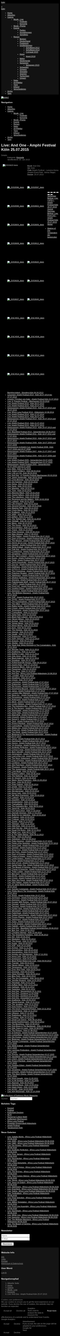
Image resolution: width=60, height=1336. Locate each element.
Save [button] (25, 1330)
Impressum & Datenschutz (12, 1263)
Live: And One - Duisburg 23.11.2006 (22, 996)
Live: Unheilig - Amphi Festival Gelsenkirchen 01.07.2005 (31, 1072)
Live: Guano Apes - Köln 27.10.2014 (22, 665)
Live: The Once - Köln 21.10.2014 (21, 671)
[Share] (51, 192)
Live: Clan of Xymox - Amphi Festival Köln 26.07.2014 (29, 761)
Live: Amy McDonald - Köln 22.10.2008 (23, 1091)
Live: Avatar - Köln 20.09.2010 (19, 943)
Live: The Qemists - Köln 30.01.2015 (22, 630)
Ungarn (23, 78)
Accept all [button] (8, 1311)
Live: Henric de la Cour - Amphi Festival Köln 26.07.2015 (31, 543)
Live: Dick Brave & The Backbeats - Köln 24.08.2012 (29, 1026)
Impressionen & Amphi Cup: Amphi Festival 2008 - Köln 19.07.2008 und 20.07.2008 (30, 448)
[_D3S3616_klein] (15, 262)
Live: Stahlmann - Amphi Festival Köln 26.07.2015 (28, 575)
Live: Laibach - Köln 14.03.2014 (20, 798)
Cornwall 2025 (32, 52)
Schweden (24, 67)
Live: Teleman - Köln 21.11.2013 (20, 824)
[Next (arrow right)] (51, 194)
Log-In (4, 1273)
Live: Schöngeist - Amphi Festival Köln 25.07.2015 (28, 610)
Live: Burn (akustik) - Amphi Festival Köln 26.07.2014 (29, 752)
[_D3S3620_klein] (35, 262)
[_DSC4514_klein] (15, 374)
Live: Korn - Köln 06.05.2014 (19, 782)
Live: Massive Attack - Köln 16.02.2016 (23, 493)
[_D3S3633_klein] (35, 281)
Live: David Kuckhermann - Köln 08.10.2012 (25, 1022)
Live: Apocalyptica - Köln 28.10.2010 (22, 950)
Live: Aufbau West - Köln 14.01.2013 (22, 985)
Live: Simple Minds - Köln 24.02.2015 (23, 623)
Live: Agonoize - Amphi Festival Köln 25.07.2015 (27, 591)
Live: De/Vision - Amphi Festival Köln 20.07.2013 (27, 898)
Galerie (10, 17)
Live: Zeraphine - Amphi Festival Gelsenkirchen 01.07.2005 (32, 1070)
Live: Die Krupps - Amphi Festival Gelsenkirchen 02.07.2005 (32, 1037)
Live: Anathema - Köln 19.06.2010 (21, 1000)
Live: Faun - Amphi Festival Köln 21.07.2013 (25, 861)
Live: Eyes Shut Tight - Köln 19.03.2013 (23, 970)
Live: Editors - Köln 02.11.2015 (20, 517)
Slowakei (23, 72)
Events (16, 28)
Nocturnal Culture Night (17, 1117)
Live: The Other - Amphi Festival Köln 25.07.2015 (27, 604)
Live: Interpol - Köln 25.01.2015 (20, 632)
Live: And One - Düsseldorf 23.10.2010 (23, 998)
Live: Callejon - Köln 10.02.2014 (20, 817)
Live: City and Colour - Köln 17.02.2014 (23, 811)
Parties (23, 30)
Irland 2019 (30, 56)
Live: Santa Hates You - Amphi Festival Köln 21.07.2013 (30, 865)
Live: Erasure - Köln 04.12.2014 (20, 641)
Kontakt (4, 1261)
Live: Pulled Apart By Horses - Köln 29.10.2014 (26, 663)
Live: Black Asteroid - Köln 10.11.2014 (23, 658)
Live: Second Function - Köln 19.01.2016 (24, 506)
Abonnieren (7, 1244)
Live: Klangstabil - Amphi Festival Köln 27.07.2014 (28, 710)
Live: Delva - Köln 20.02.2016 (19, 484)
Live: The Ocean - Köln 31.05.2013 (21, 941)
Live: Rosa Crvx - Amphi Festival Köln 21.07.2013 (28, 850)
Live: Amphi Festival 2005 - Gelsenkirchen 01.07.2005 (29, 462)
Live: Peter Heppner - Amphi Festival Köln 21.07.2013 (29, 841)
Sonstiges (24, 35)
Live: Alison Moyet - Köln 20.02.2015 (22, 626)
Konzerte (23, 24)
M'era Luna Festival (15, 1121)
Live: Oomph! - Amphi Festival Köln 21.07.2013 (26, 848)
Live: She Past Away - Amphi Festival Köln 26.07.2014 (29, 765)
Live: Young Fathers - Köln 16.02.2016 (23, 495)
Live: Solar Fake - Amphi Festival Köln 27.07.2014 (28, 713)
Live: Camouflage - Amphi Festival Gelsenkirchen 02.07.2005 (32, 1035)
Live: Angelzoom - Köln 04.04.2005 (22, 959)
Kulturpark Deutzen (15, 1112)
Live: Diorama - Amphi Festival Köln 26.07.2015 (27, 580)
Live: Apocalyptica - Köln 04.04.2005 (22, 952)
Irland (22, 54)
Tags (9, 93)
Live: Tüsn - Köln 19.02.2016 (19, 491)
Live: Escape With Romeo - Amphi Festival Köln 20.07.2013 (32, 902)
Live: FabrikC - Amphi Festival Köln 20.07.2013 (26, 926)
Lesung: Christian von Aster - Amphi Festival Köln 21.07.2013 (32, 399)
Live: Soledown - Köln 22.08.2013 (21, 839)
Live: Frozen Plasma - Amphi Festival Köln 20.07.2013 (29, 917)
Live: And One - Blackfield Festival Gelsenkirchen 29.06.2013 (32, 928)
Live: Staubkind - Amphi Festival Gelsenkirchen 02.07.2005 (32, 1057)
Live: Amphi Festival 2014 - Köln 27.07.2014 (25, 414)
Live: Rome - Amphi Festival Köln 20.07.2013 (26, 896)
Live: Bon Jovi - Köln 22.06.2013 (20, 930)
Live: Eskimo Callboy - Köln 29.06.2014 (23, 774)
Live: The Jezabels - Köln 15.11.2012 (22, 1004)
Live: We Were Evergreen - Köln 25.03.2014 (25, 795)
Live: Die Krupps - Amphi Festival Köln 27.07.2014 (28, 686)
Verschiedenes (20, 89)
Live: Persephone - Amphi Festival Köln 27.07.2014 (28, 697)
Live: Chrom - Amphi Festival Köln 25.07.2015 (26, 608)
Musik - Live (19, 19)
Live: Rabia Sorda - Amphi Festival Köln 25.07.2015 (28, 606)
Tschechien (24, 76)
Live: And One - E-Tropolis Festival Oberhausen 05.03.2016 (32, 475)
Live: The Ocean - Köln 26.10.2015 (21, 525)
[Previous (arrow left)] (48, 194)
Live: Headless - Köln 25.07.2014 (21, 678)
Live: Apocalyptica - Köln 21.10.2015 (22, 528)
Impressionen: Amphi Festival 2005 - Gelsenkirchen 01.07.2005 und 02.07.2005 (28, 465)
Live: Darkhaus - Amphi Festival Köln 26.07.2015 (27, 567)
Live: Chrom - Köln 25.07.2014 (20, 680)
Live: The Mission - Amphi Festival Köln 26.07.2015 (28, 541)
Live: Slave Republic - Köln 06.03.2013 (23, 974)
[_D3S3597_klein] (35, 187)
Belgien (23, 39)
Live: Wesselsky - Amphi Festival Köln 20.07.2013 (28, 911)
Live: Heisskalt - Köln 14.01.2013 (21, 983)
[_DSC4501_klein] (15, 318)
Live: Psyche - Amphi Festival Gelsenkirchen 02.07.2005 (30, 1054)
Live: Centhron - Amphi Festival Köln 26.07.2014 (27, 763)
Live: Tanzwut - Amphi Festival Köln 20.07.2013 (27, 906)
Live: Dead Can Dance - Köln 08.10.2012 (24, 1020)
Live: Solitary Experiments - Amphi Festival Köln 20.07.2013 (32, 915)
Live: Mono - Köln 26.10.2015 (19, 523)
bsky (3, 2)
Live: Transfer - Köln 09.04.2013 (20, 963)
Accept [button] (6, 1324)
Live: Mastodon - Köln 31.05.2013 (21, 939)
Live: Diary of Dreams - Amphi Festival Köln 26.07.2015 (30, 538)
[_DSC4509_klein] (35, 337)
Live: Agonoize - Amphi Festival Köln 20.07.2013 (27, 900)
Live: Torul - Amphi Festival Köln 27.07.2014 (25, 721)
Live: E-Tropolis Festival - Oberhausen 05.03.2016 (28, 401)
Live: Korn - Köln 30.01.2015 (19, 628)
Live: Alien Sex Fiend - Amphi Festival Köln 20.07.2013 (30, 880)
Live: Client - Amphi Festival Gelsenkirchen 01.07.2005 (30, 1059)
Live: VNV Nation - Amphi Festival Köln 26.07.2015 (28, 536)
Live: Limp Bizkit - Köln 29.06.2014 (21, 771)
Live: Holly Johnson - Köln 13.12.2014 (23, 639)
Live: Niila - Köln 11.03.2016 (19, 469)
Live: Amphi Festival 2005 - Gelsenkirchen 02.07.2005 (29, 460)
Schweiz (23, 69)
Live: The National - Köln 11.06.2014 (22, 776)
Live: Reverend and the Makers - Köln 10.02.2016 (28, 499)
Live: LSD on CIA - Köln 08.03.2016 (22, 473)
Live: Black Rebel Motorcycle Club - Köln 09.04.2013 (29, 961)
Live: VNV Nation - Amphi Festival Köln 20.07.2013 (28, 882)
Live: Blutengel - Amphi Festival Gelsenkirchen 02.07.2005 (31, 1039)
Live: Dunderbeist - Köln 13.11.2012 (22, 1011)
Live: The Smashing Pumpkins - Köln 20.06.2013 (27, 935)
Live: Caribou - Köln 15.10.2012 (20, 1017)
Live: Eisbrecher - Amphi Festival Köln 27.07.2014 (28, 684)
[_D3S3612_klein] (35, 243)
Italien (22, 59)
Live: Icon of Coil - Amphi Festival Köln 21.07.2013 (28, 863)
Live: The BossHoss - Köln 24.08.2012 (23, 1024)
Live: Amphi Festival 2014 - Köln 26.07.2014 (25, 417)
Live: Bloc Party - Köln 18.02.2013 (21, 976)
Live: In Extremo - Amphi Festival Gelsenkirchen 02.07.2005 (32, 1033)
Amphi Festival (13, 1126)
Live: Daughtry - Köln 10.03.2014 (21, 800)
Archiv (10, 91)
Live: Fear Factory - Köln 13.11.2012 (22, 1007)
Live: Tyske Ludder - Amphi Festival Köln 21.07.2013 (29, 872)
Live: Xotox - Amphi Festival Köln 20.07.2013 (26, 922)
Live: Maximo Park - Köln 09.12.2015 (22, 508)
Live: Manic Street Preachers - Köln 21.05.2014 (27, 780)
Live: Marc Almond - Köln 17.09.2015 (22, 534)
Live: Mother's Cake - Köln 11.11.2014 (23, 654)
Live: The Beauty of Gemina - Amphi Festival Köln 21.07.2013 (32, 867)
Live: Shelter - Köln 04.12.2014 (20, 643)
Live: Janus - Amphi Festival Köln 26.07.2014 (26, 739)
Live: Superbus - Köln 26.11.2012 (21, 989)
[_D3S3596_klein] (15, 187)
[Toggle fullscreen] (54, 192)
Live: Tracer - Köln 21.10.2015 (20, 530)
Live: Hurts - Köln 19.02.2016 (19, 486)
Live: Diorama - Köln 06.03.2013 (20, 972)
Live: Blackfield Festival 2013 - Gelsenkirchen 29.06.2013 (31, 432)
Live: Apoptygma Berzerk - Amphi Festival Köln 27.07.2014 (31, 689)
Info (2, 1257)
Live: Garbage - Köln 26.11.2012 (20, 987)
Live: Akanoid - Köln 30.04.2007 (20, 1083)
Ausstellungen (26, 32)
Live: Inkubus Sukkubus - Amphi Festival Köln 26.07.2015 (31, 578)
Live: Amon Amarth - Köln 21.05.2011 (22, 1078)
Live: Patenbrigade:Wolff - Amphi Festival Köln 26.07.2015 (31, 582)
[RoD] (19, 1095)
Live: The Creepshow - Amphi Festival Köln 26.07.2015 (30, 571)
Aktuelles (11, 15)
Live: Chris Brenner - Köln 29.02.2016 (23, 480)
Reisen (17, 37)
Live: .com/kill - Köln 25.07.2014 (20, 676)
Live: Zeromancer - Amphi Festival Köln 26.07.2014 (28, 754)
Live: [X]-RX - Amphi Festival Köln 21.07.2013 (26, 876)
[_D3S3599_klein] (15, 206)
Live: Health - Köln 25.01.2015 (20, 634)
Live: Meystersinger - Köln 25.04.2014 (23, 791)
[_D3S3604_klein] (15, 225)
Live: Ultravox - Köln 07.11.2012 (20, 1013)
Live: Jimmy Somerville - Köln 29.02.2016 (24, 477)
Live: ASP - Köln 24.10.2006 (19, 946)
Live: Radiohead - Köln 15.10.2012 (22, 1015)
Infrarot (16, 87)
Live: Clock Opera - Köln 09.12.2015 (22, 510)
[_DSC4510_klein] (15, 355)
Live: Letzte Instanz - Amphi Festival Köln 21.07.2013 (29, 858)
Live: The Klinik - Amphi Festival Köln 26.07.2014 (27, 732)
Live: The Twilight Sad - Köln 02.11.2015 (24, 519)
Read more (51, 1311)
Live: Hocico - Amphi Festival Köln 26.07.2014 (26, 743)
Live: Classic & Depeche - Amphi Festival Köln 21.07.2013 (31, 869)
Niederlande (25, 61)
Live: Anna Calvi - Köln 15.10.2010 (21, 956)
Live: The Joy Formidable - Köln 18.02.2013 (25, 978)
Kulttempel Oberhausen (17, 1119)
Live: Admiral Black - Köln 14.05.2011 (22, 1085)
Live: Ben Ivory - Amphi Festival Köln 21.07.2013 (27, 874)
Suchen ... (5, 1099)
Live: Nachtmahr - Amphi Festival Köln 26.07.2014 (28, 741)
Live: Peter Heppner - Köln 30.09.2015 (23, 532)
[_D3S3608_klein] (15, 243)
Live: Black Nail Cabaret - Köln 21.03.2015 (25, 617)
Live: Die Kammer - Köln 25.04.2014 (22, 789)
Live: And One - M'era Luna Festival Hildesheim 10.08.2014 (32, 673)
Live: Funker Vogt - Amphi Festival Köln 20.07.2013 (28, 909)
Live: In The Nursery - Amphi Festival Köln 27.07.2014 (29, 708)
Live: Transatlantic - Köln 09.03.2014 (22, 804)
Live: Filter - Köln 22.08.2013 (19, 837)
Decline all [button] (20, 1311)
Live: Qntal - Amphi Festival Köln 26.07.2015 (25, 560)
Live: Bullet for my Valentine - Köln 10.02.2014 (26, 815)
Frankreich (24, 43)
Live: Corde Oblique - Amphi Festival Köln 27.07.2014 (29, 704)
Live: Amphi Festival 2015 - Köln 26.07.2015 (25, 403)
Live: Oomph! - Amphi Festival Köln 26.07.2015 (26, 545)
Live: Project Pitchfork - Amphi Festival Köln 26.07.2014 (30, 724)
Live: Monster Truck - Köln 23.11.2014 (23, 649)
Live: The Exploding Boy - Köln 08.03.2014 (25, 806)
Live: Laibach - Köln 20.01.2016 (20, 501)
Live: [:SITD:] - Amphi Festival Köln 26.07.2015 (26, 584)
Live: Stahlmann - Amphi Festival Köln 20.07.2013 (28, 919)
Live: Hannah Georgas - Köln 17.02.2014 (24, 813)
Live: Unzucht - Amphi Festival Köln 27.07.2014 (27, 717)
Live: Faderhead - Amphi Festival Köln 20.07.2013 (28, 913)
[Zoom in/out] (57, 192)
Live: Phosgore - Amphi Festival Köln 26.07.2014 (27, 767)
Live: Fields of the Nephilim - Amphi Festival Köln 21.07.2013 (32, 843)
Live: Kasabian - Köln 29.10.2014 (21, 660)
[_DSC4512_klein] (35, 355)
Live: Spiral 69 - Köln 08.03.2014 (21, 808)
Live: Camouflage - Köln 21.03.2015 (22, 612)
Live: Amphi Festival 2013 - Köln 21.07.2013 (25, 423)
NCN (9, 1115)
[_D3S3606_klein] (35, 225)
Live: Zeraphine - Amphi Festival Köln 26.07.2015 (27, 554)
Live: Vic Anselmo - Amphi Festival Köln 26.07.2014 (28, 745)
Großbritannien (26, 45)
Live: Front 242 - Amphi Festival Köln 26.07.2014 (27, 730)
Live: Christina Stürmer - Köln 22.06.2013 (24, 933)
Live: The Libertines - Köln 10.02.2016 (23, 497)
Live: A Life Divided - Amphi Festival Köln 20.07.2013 (29, 924)
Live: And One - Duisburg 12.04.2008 (22, 993)
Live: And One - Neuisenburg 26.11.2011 (24, 991)
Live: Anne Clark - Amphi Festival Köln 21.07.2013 (28, 845)
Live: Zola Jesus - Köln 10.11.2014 (21, 656)
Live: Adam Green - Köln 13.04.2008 (22, 1087)
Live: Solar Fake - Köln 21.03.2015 (21, 615)
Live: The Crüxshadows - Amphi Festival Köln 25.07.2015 (31, 602)
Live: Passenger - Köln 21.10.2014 (21, 669)
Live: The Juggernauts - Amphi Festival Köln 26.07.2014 (30, 769)
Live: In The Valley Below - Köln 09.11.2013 (25, 835)
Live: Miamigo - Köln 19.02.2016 (20, 488)
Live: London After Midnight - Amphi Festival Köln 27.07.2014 (32, 693)
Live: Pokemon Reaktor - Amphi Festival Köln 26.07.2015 (31, 573)
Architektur (18, 82)
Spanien (23, 74)
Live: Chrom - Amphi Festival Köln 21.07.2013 (26, 878)
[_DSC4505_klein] (15, 337)
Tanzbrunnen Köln (15, 1128)
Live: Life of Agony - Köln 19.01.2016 (22, 504)
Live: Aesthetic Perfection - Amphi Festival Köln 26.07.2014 (31, 747)
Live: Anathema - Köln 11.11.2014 (21, 652)
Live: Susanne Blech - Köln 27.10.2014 (23, 667)
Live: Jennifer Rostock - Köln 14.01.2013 (24, 980)
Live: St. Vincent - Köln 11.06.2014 (21, 778)
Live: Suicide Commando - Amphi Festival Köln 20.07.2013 (31, 889)
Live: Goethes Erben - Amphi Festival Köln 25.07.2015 (29, 589)
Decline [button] (17, 1324)
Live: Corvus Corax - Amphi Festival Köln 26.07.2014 (29, 750)
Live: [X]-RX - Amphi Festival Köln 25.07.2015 (26, 599)
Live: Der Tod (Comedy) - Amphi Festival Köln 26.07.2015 (31, 556)
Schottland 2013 (33, 50)
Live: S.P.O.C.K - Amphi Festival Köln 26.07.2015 (27, 569)
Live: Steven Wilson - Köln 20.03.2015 (23, 619)
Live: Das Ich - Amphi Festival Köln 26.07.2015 (26, 565)
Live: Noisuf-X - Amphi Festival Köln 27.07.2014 (27, 719)
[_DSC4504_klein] (35, 318)
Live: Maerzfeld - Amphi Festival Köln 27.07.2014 (27, 715)
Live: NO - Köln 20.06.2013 (18, 937)
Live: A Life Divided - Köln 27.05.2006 (23, 1081)
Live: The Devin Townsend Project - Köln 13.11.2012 (29, 1009)
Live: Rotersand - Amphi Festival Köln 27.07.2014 (28, 700)
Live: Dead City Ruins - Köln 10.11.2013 (24, 830)
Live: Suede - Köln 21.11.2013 (20, 821)
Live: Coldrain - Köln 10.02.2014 (20, 819)
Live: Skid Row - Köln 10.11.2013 (21, 826)
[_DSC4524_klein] (35, 374)
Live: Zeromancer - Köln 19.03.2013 (22, 967)
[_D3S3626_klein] (15, 281)
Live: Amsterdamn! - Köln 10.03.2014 (22, 802)
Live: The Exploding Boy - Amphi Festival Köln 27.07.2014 (31, 706)
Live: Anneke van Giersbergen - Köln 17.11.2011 (27, 954)
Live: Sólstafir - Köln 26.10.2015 (20, 521)
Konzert (10, 1108)
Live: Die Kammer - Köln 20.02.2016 (22, 482)
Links (3, 1259)
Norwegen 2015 (32, 65)
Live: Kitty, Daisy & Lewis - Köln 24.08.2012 (25, 1028)
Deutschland (25, 41)
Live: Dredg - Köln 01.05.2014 (19, 787)
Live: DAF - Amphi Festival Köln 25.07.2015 (25, 597)
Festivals (23, 22)
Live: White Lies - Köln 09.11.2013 (21, 832)
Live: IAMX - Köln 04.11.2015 (19, 514)
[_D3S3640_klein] (35, 299)
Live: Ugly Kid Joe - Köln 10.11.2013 (22, 828)
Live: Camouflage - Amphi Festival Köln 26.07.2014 (28, 726)
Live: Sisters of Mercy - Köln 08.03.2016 (23, 471)
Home (9, 13)
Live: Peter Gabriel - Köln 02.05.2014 (22, 784)
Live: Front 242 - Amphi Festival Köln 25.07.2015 (27, 586)
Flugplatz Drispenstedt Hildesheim (21, 1123)
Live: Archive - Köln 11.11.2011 (20, 948)
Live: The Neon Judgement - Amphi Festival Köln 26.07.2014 (32, 758)
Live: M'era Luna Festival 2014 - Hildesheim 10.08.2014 (30, 412)
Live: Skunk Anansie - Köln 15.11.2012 (23, 1002)
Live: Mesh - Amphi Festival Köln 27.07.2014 (25, 702)
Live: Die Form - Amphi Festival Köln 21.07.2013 (27, 852)
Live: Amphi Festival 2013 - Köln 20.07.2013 (25, 425)
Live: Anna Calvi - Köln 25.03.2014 (21, 793)
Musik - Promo (20, 26)
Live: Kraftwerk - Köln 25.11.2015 (21, 512)
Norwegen (24, 63)
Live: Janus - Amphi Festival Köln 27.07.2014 (26, 691)
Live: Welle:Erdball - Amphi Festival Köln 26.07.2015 (29, 547)
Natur (16, 80)
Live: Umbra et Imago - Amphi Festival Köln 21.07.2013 (30, 856)
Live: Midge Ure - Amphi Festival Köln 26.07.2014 (28, 728)
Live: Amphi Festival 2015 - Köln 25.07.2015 (25, 406)
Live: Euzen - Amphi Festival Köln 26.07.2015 (26, 558)
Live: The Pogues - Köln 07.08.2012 (22, 1030)
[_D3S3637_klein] (15, 299)
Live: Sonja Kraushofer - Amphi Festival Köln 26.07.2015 (30, 562)
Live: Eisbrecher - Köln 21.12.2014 (21, 636)
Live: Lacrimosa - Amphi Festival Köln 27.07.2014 (28, 682)
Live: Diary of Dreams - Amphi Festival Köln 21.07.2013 (30, 854)
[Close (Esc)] (48, 192)
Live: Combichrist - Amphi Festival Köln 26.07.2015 (28, 552)
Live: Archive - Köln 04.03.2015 (20, 621)
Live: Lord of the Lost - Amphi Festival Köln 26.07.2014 (30, 756)
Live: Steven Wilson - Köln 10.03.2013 (23, 965)
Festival (10, 1110)
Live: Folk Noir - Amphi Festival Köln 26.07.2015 (27, 549)
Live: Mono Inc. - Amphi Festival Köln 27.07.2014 (27, 695)
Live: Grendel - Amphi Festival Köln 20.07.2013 (27, 904)
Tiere (16, 85)
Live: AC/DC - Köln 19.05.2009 (20, 1089)
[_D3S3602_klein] (35, 206)
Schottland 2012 (33, 48)
